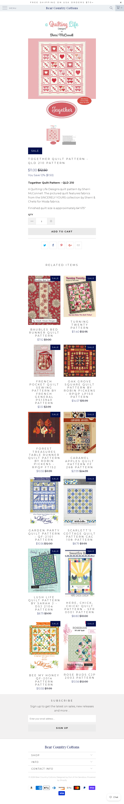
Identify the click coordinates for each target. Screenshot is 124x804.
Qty (30, 214)
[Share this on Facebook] (53, 245)
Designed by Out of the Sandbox (71, 777)
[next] (92, 67)
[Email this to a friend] (78, 245)
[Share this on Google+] (70, 245)
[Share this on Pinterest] (61, 245)
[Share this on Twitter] (44, 245)
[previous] (31, 67)
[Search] (111, 8)
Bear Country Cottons (62, 8)
